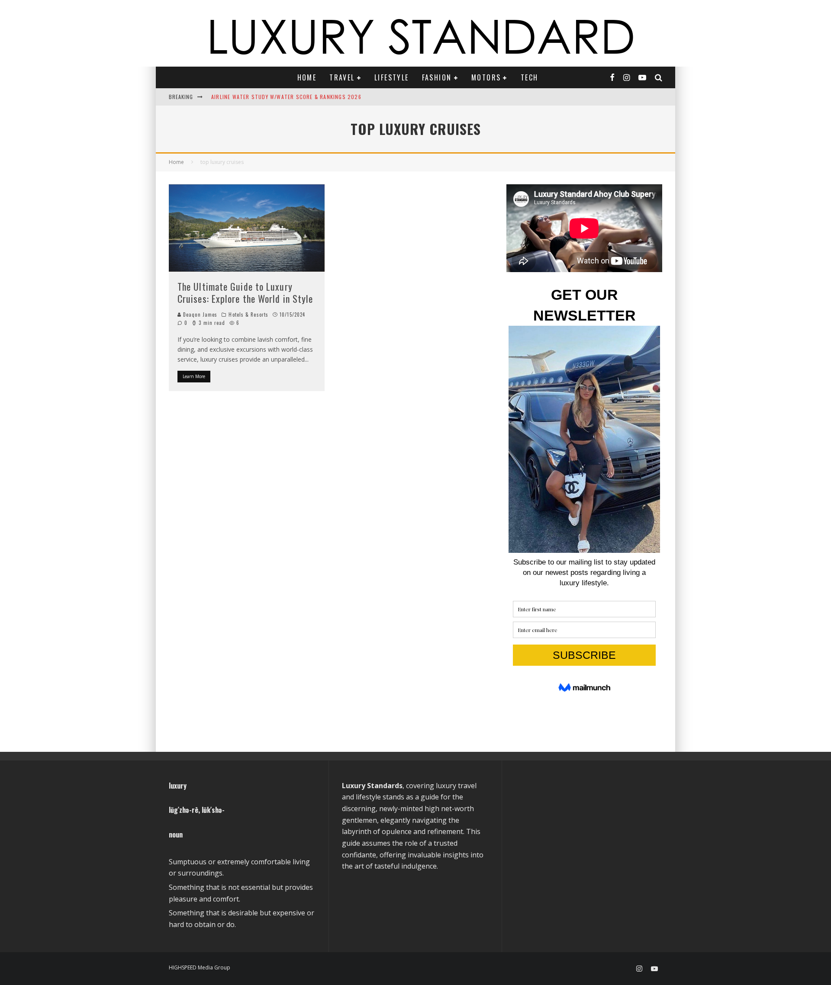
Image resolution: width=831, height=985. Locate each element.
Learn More (194, 376)
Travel (341, 77)
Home (307, 77)
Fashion (437, 77)
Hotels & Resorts (248, 314)
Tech (529, 77)
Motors (486, 77)
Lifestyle (391, 77)
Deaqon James (199, 314)
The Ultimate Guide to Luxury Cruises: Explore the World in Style (245, 292)
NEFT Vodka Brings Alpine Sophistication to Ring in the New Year (304, 97)
